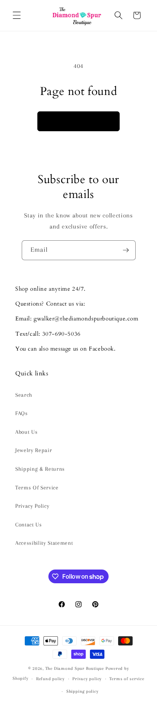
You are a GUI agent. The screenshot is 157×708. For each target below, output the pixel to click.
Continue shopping (78, 120)
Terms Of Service (37, 487)
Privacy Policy (32, 506)
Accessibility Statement (44, 543)
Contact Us (28, 524)
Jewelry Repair (33, 450)
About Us (26, 432)
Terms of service (126, 678)
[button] (17, 15)
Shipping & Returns (40, 469)
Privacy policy (87, 678)
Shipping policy (82, 691)
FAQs (21, 413)
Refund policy (50, 678)
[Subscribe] (126, 250)
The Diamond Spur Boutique (74, 668)
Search (23, 395)
